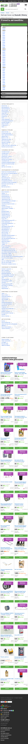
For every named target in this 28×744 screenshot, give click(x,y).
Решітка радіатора (6, 322)
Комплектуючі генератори (8, 308)
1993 (3, 74)
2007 (3, 62)
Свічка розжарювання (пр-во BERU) (7, 570)
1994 (3, 76)
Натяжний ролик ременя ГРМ (8, 220)
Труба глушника (5, 247)
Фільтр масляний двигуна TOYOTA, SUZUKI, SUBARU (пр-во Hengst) (20, 526)
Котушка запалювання (7, 304)
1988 (3, 87)
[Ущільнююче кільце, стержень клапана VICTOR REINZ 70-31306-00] (21, 498)
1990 (3, 69)
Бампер (3, 321)
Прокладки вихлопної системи (9, 250)
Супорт (3, 165)
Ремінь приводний (6, 119)
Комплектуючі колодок (7, 159)
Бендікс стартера (6, 311)
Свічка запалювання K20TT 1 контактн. (21, 395)
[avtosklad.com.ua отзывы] (6, 706)
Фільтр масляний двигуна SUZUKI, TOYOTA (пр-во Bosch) (6, 461)
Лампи (3, 293)
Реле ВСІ (4, 314)
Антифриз (4, 342)
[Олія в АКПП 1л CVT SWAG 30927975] (21, 629)
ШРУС (3, 278)
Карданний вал (5, 288)
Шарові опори (5, 136)
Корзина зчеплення (6, 272)
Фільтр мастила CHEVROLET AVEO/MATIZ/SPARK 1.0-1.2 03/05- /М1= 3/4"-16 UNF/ (7, 592)
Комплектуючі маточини (7, 146)
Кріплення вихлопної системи (8, 249)
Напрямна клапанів (6, 215)
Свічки (3, 126)
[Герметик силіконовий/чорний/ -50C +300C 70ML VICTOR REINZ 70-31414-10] (21, 367)
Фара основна (5, 295)
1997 (3, 81)
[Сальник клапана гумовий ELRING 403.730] (7, 476)
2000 (3, 50)
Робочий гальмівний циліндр (8, 163)
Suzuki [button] (4, 93)
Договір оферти (4, 736)
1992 (3, 72)
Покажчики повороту (6, 296)
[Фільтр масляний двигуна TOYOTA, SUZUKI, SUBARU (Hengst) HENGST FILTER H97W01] (21, 520)
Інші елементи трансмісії (7, 285)
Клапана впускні (5, 194)
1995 (3, 77)
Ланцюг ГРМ (4, 225)
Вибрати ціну (7, 404)
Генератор (4, 307)
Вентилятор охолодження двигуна (10, 173)
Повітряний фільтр (6, 108)
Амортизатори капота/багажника (9, 324)
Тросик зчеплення (6, 328)
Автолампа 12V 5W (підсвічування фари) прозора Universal (19, 461)
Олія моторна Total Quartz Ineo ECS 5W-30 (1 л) (20, 657)
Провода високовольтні (7, 302)
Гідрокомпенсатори (6, 199)
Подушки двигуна (6, 214)
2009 (3, 66)
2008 (3, 64)
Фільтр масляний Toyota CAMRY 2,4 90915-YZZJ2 (6, 417)
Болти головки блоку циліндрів (9, 200)
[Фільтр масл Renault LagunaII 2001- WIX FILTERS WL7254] (7, 432)
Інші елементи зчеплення (7, 276)
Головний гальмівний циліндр (8, 162)
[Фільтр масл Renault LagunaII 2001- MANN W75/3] (7, 520)
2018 (3, 45)
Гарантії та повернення (6, 735)
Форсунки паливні (6, 241)
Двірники (4, 325)
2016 (3, 42)
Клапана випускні (6, 196)
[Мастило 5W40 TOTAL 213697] (21, 564)
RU (5, 1)
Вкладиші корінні (5, 211)
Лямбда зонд (5, 243)
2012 (3, 35)
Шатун (3, 209)
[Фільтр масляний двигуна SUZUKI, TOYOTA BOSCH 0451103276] (7, 454)
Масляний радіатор (6, 177)
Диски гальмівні (5, 123)
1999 (3, 84)
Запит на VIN (3, 717)
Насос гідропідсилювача (7, 134)
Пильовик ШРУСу (5, 279)
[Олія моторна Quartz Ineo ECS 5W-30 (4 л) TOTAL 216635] (21, 432)
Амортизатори (5, 131)
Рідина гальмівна (5, 339)
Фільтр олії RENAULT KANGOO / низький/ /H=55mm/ (7, 614)
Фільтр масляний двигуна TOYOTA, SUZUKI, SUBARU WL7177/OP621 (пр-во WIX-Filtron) (21, 482)
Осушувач (4, 185)
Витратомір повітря (6, 246)
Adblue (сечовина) (6, 345)
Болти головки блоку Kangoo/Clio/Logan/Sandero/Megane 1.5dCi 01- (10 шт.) (21, 548)
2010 (3, 32)
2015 (3, 40)
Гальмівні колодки (6, 151)
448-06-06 (13, 4)
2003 (3, 55)
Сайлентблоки (5, 143)
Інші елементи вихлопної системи (9, 252)
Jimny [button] (3, 96)
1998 (3, 82)
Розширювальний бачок (7, 180)
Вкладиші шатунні (6, 212)
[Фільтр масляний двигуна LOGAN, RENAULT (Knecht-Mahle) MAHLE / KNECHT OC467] (7, 498)
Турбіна (3, 244)
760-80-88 (13, 5)
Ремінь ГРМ (4, 113)
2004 (3, 57)
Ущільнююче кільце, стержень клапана (19, 504)
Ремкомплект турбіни (7, 253)
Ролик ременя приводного (8, 120)
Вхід (25, 1)
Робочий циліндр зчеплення (8, 275)
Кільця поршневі (5, 191)
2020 (3, 29)
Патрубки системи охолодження (9, 182)
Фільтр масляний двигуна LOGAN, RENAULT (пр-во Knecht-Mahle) (6, 504)
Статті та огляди (5, 738)
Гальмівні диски (5, 153)
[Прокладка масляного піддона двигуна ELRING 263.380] (21, 607)
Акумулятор (4, 105)
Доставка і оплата (12, 1)
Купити (7, 382)
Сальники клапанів (6, 197)
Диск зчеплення (5, 270)
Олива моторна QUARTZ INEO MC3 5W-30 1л (7, 679)
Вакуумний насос (6, 157)
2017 (3, 44)
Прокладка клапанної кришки (8, 235)
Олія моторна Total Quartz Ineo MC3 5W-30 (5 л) (6, 395)
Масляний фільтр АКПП (7, 281)
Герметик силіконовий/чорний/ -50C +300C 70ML (21, 373)
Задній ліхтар (5, 298)
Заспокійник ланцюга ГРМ (7, 226)
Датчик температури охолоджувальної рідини (12, 256)
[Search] (25, 9)
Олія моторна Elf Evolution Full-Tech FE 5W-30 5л (6, 373)
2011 (3, 33)
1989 (3, 89)
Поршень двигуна (5, 657)
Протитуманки (5, 299)
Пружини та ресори (6, 142)
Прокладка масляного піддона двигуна (19, 614)
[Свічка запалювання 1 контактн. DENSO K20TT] (21, 389)
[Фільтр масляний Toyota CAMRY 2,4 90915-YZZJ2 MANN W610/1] (7, 410)
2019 (3, 47)
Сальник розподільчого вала (8, 203)
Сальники (4, 282)
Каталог (2, 740)
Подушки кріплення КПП (7, 284)
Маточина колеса (6, 140)
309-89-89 (13, 6)
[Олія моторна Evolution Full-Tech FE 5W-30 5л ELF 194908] (7, 367)
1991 (3, 71)
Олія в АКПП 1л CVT (19, 635)
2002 (3, 54)
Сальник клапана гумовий (6, 482)
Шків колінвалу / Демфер (7, 208)
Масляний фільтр (6, 107)
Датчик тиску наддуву (7, 255)
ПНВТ (3, 259)
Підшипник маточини (6, 139)
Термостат (4, 176)
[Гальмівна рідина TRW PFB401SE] (21, 673)
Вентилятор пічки (6, 186)
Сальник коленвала (6, 206)
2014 (3, 39)
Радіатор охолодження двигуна (9, 171)
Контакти (20, 1)
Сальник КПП (4, 287)
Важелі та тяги (5, 137)
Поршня (3, 193)
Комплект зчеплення (6, 269)
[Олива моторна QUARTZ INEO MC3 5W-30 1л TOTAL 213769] (7, 673)
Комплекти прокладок (7, 237)
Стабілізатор (5, 125)
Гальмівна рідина (18, 678)
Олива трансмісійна (6, 340)
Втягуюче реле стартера (7, 313)
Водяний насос (5, 174)
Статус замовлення (5, 729)
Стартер (4, 310)
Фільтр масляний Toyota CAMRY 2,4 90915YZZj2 (20, 592)
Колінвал (4, 205)
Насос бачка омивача (6, 327)
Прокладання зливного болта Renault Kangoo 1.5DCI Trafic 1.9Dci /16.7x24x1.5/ (21, 417)
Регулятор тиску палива (7, 258)
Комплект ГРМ (5, 114)
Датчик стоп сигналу (7, 166)
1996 (3, 79)
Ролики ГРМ (4, 116)
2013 (3, 37)
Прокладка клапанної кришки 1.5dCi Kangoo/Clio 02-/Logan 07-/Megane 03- (7, 548)
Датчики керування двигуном (8, 238)
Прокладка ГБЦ (5, 234)
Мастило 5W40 (18, 569)
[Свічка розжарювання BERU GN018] (7, 564)
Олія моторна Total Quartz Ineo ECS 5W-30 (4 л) (20, 439)
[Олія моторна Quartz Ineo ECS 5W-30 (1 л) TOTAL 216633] (21, 651)
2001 (3, 52)
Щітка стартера (5, 316)
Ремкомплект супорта (7, 156)
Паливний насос (5, 240)
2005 (3, 59)
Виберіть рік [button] (5, 24)
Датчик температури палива (8, 261)
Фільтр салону (5, 110)
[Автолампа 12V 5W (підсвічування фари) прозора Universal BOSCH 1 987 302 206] (21, 454)
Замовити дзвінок (5, 716)
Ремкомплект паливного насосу (9, 264)
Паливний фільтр (6, 111)
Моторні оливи (5, 343)
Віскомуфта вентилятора (7, 183)
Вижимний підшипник (6, 273)
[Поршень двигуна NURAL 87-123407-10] (7, 651)
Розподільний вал (6, 202)
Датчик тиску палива (7, 262)
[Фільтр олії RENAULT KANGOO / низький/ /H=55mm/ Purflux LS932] (7, 607)
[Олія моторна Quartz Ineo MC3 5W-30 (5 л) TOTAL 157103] (7, 389)
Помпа (3, 117)
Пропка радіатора (6, 179)
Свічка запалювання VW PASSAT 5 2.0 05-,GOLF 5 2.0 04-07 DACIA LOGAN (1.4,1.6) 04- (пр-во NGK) (7, 636)
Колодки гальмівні (6, 122)
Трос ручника (5, 154)
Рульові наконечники (6, 133)
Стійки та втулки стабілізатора (9, 145)
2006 (3, 61)
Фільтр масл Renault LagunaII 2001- (5, 439)
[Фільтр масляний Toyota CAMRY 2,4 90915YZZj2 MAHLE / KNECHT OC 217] (21, 585)
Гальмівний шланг (6, 160)
